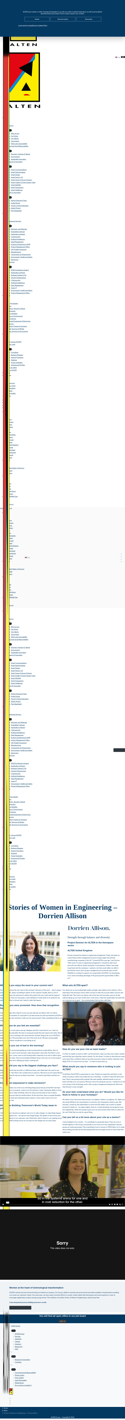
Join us (62, 1321)
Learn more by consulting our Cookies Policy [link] (32, 25)
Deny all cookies (63, 19)
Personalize (88, 19)
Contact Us (119, 750)
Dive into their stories (20, 1307)
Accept (37, 19)
